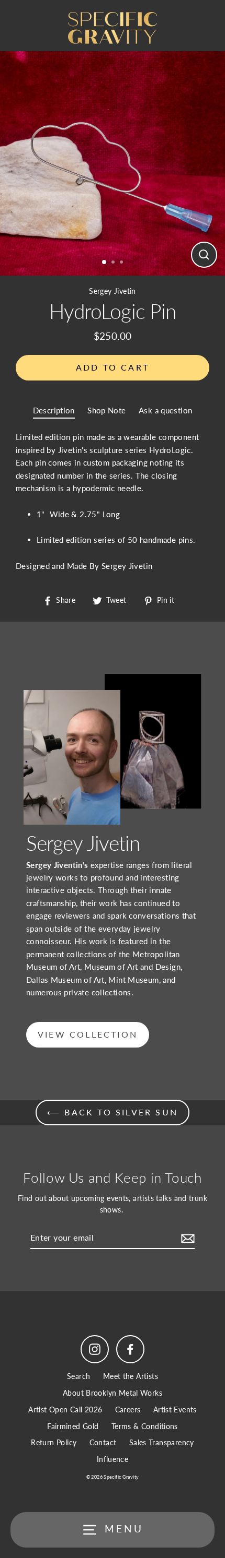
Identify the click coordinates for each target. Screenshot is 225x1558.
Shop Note (106, 410)
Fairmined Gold (72, 1426)
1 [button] (104, 262)
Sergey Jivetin (112, 291)
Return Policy (53, 1442)
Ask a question (165, 410)
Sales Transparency (161, 1442)
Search (78, 1376)
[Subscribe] (186, 1238)
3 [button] (122, 263)
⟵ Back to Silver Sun (112, 1112)
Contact (103, 1442)
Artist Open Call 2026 (65, 1410)
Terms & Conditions (144, 1426)
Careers (128, 1410)
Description (54, 410)
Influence (112, 1459)
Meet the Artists (130, 1376)
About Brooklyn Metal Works (112, 1393)
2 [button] (114, 263)
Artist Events (175, 1410)
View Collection (88, 1034)
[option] (112, 163)
